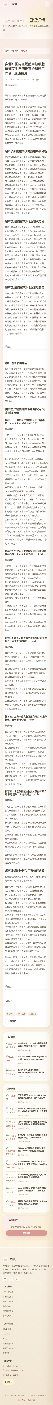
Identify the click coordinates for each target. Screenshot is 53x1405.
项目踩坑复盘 (8, 1296)
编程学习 (10, 1014)
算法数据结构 (8, 1343)
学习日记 (14, 51)
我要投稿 (26, 1233)
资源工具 (6, 1353)
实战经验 (32, 1014)
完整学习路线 (8, 1348)
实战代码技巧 (8, 1306)
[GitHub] (17, 1279)
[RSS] (11, 1279)
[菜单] (47, 4)
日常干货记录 (8, 1292)
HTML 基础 (7, 1329)
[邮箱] (5, 1279)
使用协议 (21, 1400)
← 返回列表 (11, 1021)
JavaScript (7, 1334)
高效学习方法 (8, 1301)
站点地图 (31, 1400)
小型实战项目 (8, 1316)
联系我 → (8, 1382)
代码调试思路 (8, 1311)
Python (5, 1339)
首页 (7, 51)
